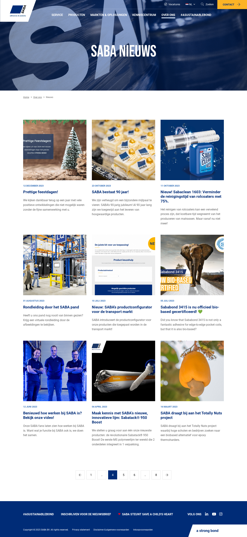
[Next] (166, 474)
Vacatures (174, 4)
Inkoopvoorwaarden (143, 529)
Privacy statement (81, 529)
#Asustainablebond (38, 514)
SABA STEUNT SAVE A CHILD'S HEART (147, 514)
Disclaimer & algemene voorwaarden (111, 529)
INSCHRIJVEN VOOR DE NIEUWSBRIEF (86, 514)
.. (102, 475)
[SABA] (18, 11)
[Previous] (80, 474)
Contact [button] (228, 4)
